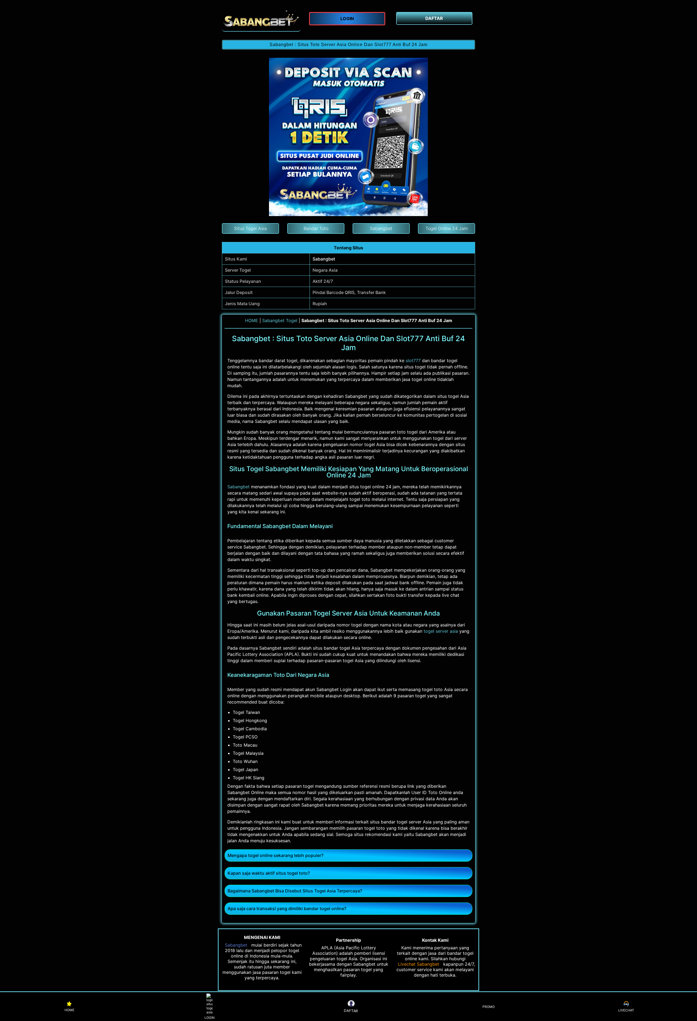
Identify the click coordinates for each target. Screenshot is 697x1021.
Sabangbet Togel (279, 320)
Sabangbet (324, 259)
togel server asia (441, 631)
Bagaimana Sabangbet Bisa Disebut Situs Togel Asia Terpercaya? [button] (295, 890)
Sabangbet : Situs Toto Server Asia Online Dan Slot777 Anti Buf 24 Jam (349, 44)
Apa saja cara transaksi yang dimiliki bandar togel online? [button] (287, 908)
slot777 (413, 360)
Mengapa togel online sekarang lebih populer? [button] (275, 855)
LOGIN (209, 1018)
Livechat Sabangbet (418, 964)
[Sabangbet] (261, 20)
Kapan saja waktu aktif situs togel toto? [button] (269, 873)
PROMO (488, 1007)
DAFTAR (350, 1010)
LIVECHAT (626, 1010)
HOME (251, 320)
